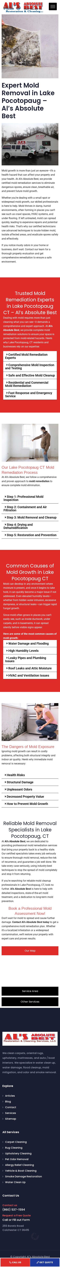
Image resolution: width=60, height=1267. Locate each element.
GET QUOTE (46, 1262)
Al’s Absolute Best (15, 841)
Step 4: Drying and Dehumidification (18, 526)
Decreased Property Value (25, 796)
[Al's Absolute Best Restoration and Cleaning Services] (23, 7)
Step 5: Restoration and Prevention (31, 535)
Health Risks (16, 775)
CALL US (16, 1262)
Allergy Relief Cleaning (19, 1165)
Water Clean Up (15, 1182)
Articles (10, 1096)
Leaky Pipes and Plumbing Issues (25, 659)
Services (10, 1113)
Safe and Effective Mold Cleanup (31, 375)
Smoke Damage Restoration (23, 1176)
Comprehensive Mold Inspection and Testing (29, 366)
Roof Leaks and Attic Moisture (30, 668)
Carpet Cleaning (16, 1142)
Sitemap (10, 1119)
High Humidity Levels (23, 651)
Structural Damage (20, 782)
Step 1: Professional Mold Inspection (23, 498)
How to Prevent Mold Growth (27, 804)
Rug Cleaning (13, 1148)
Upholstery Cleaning (18, 1153)
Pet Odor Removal (16, 1159)
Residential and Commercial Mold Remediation (26, 384)
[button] (30, 356)
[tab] (30, 950)
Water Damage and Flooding (28, 643)
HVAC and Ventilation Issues (28, 675)
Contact (10, 1107)
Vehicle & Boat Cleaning (20, 1171)
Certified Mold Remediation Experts (26, 356)
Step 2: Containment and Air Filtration (25, 508)
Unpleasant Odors (19, 789)
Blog (8, 1101)
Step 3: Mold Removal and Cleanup (31, 517)
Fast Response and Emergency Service (28, 394)
